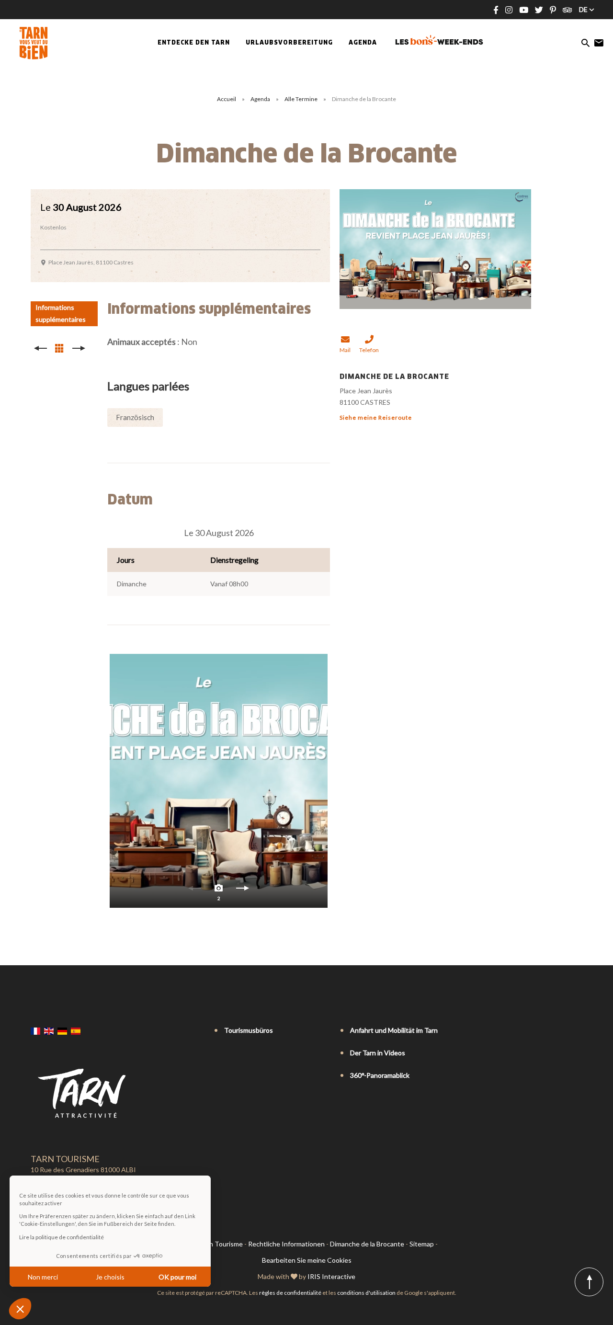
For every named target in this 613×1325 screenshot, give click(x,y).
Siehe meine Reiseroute (376, 417)
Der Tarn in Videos (377, 1053)
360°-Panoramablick (379, 1075)
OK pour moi (177, 1277)
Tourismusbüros (248, 1030)
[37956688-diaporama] (219, 781)
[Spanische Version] (75, 1031)
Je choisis (110, 1277)
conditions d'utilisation (366, 1292)
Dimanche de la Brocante (367, 1244)
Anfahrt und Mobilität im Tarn (394, 1030)
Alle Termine (301, 99)
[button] (20, 1308)
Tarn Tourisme (221, 1244)
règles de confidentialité (290, 1292)
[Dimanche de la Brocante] (435, 248)
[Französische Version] (35, 1031)
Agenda (363, 43)
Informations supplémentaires (60, 313)
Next (242, 890)
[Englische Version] (49, 1031)
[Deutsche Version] (62, 1031)
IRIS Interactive (331, 1276)
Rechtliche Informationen (286, 1244)
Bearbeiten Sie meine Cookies (307, 1260)
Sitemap (421, 1244)
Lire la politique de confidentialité (61, 1237)
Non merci (43, 1277)
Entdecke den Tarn (194, 43)
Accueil (226, 99)
